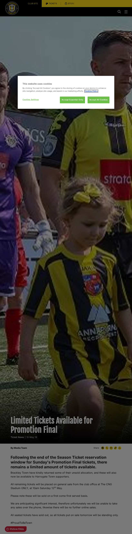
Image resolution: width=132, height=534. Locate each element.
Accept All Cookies (98, 100)
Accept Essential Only (72, 100)
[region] (66, 92)
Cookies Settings (31, 99)
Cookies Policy (91, 91)
